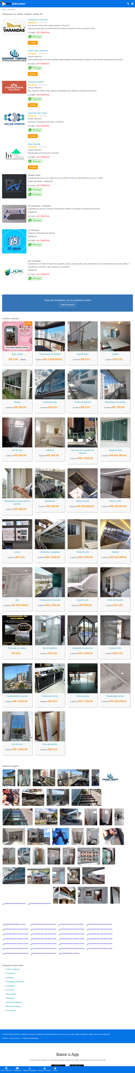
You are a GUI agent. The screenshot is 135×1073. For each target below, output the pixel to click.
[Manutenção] (50, 498)
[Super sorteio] (17, 351)
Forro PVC (10, 973)
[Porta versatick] (83, 693)
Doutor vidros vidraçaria (38, 51)
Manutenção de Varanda (115, 402)
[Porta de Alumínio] (50, 741)
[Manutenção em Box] (115, 693)
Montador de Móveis (14, 985)
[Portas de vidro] (83, 548)
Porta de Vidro (115, 501)
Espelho (115, 354)
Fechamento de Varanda (50, 354)
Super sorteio (17, 354)
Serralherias (11, 994)
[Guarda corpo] (83, 351)
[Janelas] (17, 399)
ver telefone (42, 32)
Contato (4, 1021)
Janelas (17, 402)
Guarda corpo (82, 354)
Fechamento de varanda (50, 600)
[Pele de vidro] (17, 741)
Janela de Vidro (115, 450)
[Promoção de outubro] (17, 645)
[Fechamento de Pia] (50, 693)
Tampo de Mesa (82, 501)
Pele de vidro (17, 744)
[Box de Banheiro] (50, 645)
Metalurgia (10, 981)
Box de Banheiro (50, 648)
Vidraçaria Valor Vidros (37, 113)
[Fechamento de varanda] (50, 596)
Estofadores (10, 969)
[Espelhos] (50, 447)
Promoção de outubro (17, 648)
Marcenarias (11, 977)
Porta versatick (82, 696)
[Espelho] (115, 351)
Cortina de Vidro (50, 402)
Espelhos (50, 450)
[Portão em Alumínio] (83, 399)
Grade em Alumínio (115, 600)
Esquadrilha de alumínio (82, 648)
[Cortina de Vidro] (50, 399)
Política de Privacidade (30, 1021)
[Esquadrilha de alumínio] (83, 645)
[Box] (17, 596)
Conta (55, 1070)
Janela (17, 552)
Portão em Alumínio (82, 402)
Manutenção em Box (115, 696)
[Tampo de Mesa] (83, 498)
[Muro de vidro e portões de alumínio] (83, 447)
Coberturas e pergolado (50, 552)
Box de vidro (17, 450)
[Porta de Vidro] (115, 498)
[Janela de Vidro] (115, 447)
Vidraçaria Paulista (36, 82)
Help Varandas (34, 144)
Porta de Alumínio (49, 744)
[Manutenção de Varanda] (115, 399)
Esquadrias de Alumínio (15, 965)
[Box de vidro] (17, 447)
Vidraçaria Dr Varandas (37, 20)
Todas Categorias (13, 952)
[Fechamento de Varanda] (50, 351)
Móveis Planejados (13, 989)
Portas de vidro (82, 552)
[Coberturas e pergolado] (50, 548)
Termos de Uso (15, 1021)
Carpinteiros (11, 956)
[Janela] (17, 548)
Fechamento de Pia (50, 696)
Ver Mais (32, 43)
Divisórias (10, 961)
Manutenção (50, 501)
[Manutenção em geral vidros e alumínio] (17, 498)
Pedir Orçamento (67, 305)
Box (17, 600)
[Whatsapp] (79, 37)
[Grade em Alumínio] (115, 596)
